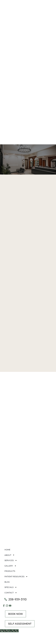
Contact (9, 593)
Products (9, 571)
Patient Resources (14, 576)
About (7, 555)
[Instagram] (7, 605)
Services (9, 560)
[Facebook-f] (4, 605)
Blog (7, 582)
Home (7, 550)
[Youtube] (10, 605)
